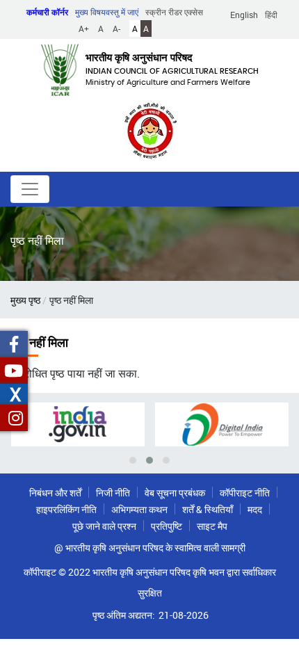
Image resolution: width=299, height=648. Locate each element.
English (244, 14)
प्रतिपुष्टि (166, 526)
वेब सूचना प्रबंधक (175, 492)
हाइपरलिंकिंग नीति (66, 509)
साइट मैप (212, 526)
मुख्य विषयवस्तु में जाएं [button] (106, 11)
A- (116, 28)
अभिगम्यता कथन (139, 509)
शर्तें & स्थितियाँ (207, 509)
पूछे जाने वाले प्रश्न (104, 526)
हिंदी (271, 14)
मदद (255, 509)
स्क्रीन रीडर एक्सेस (174, 11)
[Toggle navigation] (29, 189)
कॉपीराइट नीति (245, 492)
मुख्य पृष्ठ (25, 300)
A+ (84, 28)
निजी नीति (113, 492)
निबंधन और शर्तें (55, 492)
